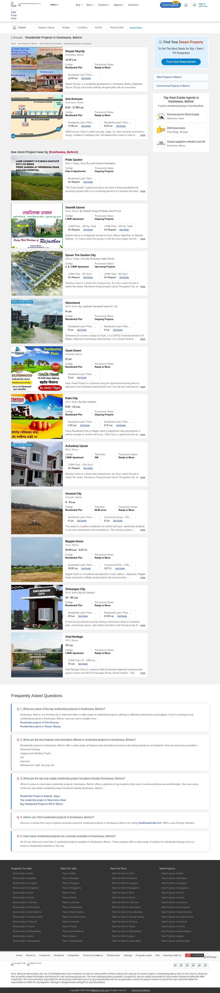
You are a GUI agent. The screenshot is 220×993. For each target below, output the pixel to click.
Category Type (45, 27)
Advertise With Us (172, 955)
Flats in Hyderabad (72, 940)
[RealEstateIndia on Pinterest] (188, 967)
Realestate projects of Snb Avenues (39, 722)
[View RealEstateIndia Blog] (182, 967)
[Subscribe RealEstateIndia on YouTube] (200, 967)
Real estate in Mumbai (24, 878)
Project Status (117, 27)
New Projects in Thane (173, 926)
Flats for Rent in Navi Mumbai (127, 911)
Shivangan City (75, 589)
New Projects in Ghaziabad (176, 907)
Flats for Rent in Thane (123, 926)
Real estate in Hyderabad (26, 940)
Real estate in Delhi (23, 873)
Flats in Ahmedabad (73, 931)
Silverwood (72, 302)
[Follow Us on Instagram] (206, 967)
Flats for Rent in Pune (123, 892)
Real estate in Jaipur (23, 936)
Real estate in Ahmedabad (27, 931)
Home (13, 44)
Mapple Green (74, 541)
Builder (98, 27)
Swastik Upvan (75, 207)
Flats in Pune (69, 892)
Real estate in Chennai (25, 921)
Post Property (170, 4)
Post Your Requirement (181, 61)
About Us (30, 955)
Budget (65, 27)
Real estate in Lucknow (25, 902)
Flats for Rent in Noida (123, 897)
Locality (81, 27)
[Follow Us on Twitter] (194, 967)
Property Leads (144, 955)
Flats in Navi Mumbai (73, 911)
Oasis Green (73, 350)
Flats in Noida (69, 897)
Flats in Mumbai (71, 878)
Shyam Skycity (75, 51)
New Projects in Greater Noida (177, 916)
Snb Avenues (74, 98)
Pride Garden (73, 159)
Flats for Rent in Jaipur (123, 936)
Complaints (73, 955)
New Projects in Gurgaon (174, 883)
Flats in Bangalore (72, 887)
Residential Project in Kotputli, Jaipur (40, 796)
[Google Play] (18, 964)
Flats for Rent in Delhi (123, 873)
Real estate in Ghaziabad (26, 907)
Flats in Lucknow (71, 902)
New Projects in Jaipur (173, 936)
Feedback (59, 955)
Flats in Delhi (69, 873)
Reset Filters (136, 28)
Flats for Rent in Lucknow (125, 902)
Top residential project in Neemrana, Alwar (43, 800)
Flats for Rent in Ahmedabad (127, 931)
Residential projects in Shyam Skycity (40, 726)
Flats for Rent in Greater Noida (128, 916)
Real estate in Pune (23, 892)
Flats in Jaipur (69, 936)
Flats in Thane (70, 926)
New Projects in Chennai (174, 921)
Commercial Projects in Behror (173, 85)
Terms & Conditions (93, 955)
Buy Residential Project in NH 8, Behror (41, 804)
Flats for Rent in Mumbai (124, 878)
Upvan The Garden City (80, 255)
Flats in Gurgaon (71, 883)
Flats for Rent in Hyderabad (126, 940)
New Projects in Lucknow (174, 902)
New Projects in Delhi (172, 873)
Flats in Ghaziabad (72, 907)
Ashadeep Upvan (76, 445)
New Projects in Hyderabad (176, 940)
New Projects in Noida (173, 897)
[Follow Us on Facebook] (176, 967)
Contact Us (44, 955)
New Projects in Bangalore (175, 887)
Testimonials (113, 955)
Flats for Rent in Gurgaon (125, 883)
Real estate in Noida (23, 897)
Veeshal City (73, 493)
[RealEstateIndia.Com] (31, 11)
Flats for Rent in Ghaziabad (126, 907)
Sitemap (128, 955)
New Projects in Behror (27, 44)
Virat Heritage (74, 636)
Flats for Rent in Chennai (125, 921)
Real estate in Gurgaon (25, 883)
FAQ (157, 955)
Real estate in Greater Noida (28, 916)
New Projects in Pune (173, 892)
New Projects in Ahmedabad (176, 931)
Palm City (71, 398)
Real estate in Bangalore (26, 887)
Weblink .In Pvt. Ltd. (100, 990)
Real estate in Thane (24, 926)
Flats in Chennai (71, 921)
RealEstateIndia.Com (150, 822)
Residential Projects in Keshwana (77, 44)
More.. (201, 106)
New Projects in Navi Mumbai (177, 911)
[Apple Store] (34, 964)
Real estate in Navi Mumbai (27, 911)
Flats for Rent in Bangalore (126, 887)
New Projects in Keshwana (50, 44)
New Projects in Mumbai (174, 878)
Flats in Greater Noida (74, 916)
